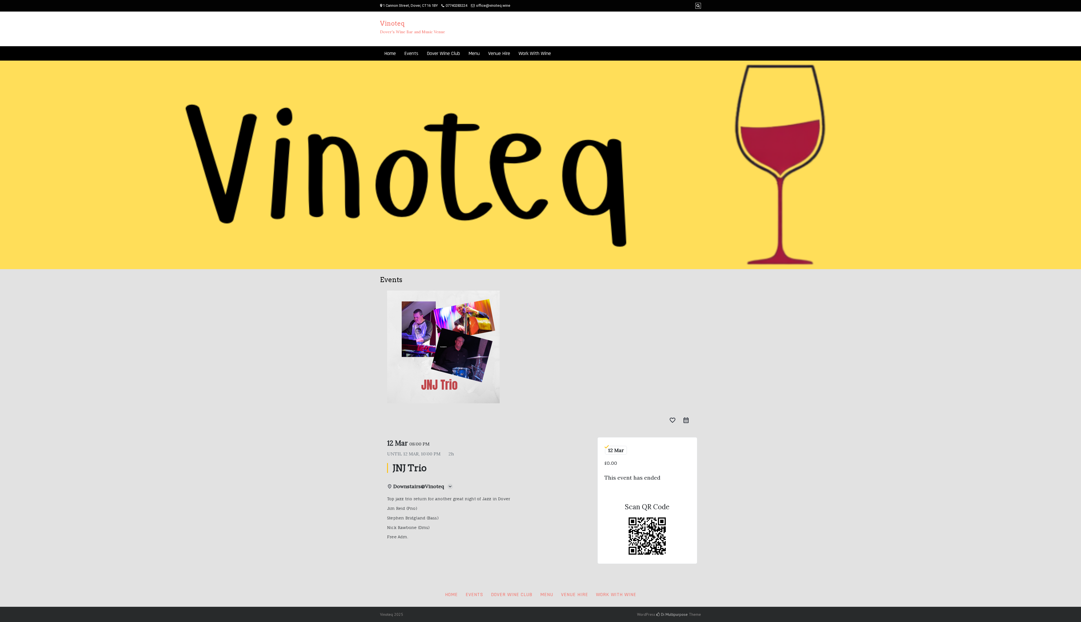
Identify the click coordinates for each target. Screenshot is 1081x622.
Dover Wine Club (443, 53)
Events (411, 53)
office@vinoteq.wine (493, 5)
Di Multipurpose (674, 614)
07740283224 (456, 5)
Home (390, 53)
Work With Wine (535, 53)
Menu (474, 53)
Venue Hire (499, 53)
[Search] (698, 6)
